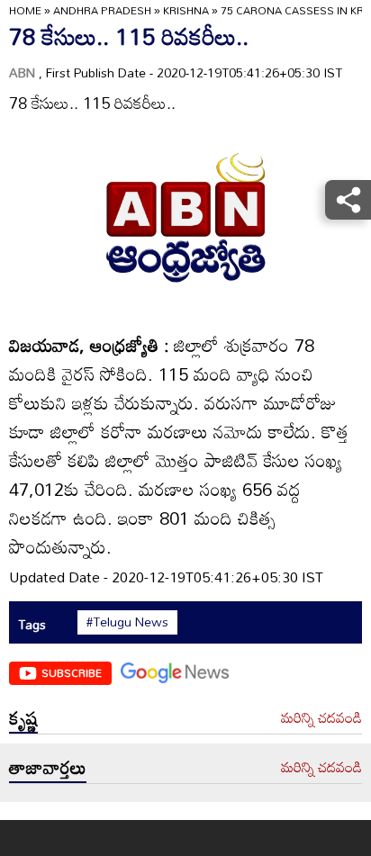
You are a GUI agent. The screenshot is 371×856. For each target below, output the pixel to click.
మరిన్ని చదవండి (321, 718)
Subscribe (71, 672)
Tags (32, 624)
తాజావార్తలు (47, 766)
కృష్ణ (23, 717)
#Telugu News (127, 622)
